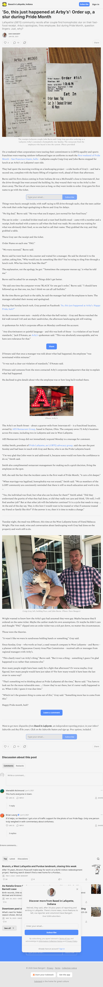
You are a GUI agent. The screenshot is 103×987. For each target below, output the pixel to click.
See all (7, 928)
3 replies (12, 833)
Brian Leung (11, 815)
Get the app (64, 974)
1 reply (12, 806)
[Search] (98, 858)
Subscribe (84, 4)
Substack (38, 981)
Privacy (50, 968)
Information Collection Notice (50, 941)
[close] (77, 889)
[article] (51, 873)
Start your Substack (44, 974)
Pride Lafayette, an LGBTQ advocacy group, (51, 445)
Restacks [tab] (20, 766)
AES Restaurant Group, (24, 429)
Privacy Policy (71, 941)
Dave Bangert (14, 34)
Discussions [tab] (23, 859)
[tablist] (13, 765)
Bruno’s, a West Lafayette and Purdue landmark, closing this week (39, 866)
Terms (57, 968)
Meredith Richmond (15, 790)
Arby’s (35, 335)
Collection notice (69, 968)
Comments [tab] (8, 766)
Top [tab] (5, 859)
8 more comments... (8, 845)
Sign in (95, 4)
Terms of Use (64, 938)
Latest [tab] (12, 859)
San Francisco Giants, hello (24, 159)
